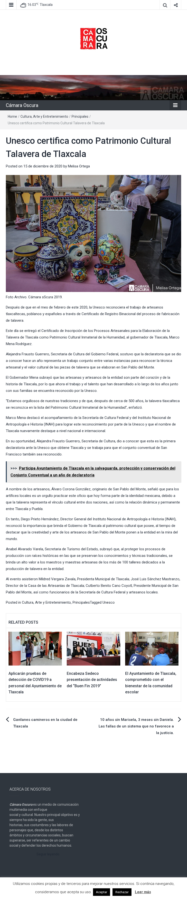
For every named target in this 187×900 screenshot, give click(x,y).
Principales (80, 116)
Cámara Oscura (22, 105)
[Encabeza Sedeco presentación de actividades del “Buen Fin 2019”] (93, 648)
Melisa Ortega (79, 166)
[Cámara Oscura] (93, 87)
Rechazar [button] (122, 892)
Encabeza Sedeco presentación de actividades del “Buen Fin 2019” (92, 679)
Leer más (143, 892)
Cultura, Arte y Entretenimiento (44, 116)
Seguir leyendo (48, 854)
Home (12, 116)
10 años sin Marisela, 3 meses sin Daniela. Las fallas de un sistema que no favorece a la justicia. (136, 726)
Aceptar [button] (101, 892)
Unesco (109, 602)
